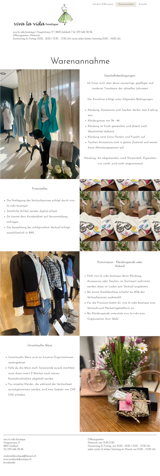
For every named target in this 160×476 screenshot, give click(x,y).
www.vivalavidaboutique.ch (17, 459)
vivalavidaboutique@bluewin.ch (19, 456)
